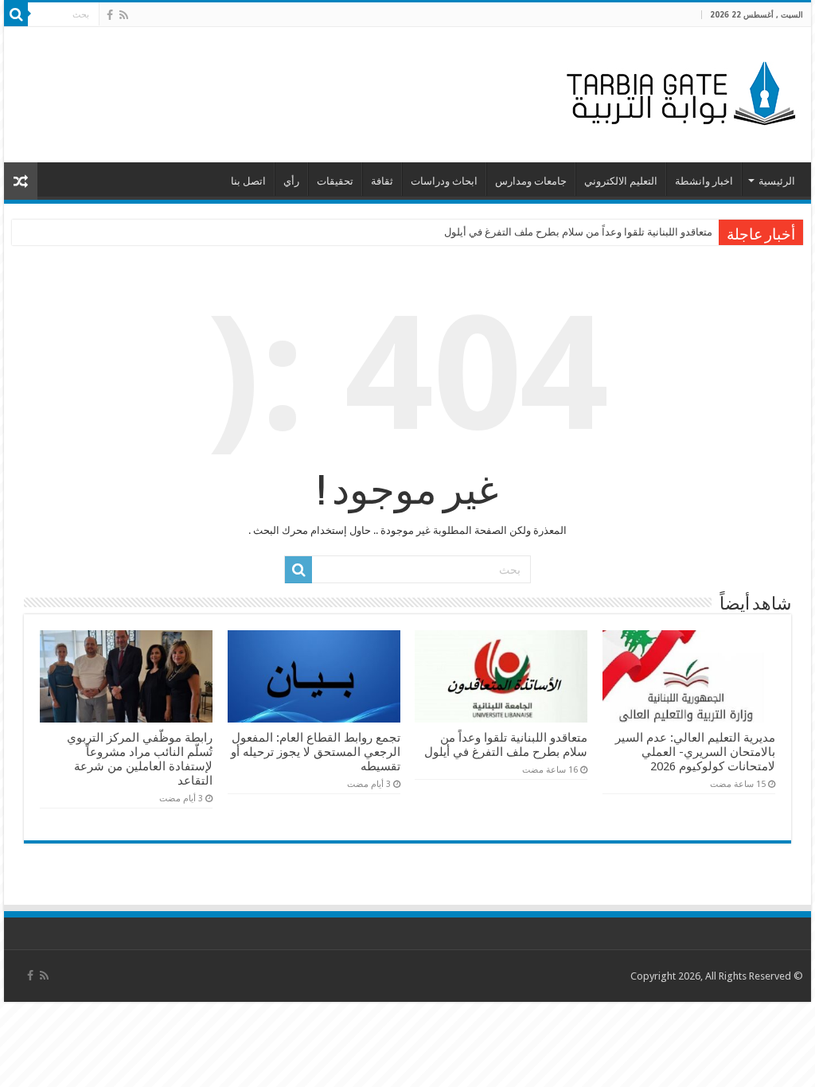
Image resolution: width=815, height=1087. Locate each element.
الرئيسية (776, 181)
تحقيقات (335, 181)
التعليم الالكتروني (620, 181)
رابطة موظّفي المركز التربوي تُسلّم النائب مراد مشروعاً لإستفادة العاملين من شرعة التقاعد (140, 759)
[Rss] (124, 15)
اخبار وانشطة (704, 181)
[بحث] (16, 14)
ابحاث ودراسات (444, 181)
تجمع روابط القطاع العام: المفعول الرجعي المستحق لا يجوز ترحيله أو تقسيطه (315, 752)
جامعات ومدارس (531, 181)
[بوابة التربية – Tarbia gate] (678, 91)
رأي (291, 181)
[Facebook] (110, 15)
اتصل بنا (248, 181)
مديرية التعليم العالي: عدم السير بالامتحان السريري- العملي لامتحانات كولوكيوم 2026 (695, 752)
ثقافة (382, 181)
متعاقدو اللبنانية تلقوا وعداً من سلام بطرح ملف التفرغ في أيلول (578, 232)
